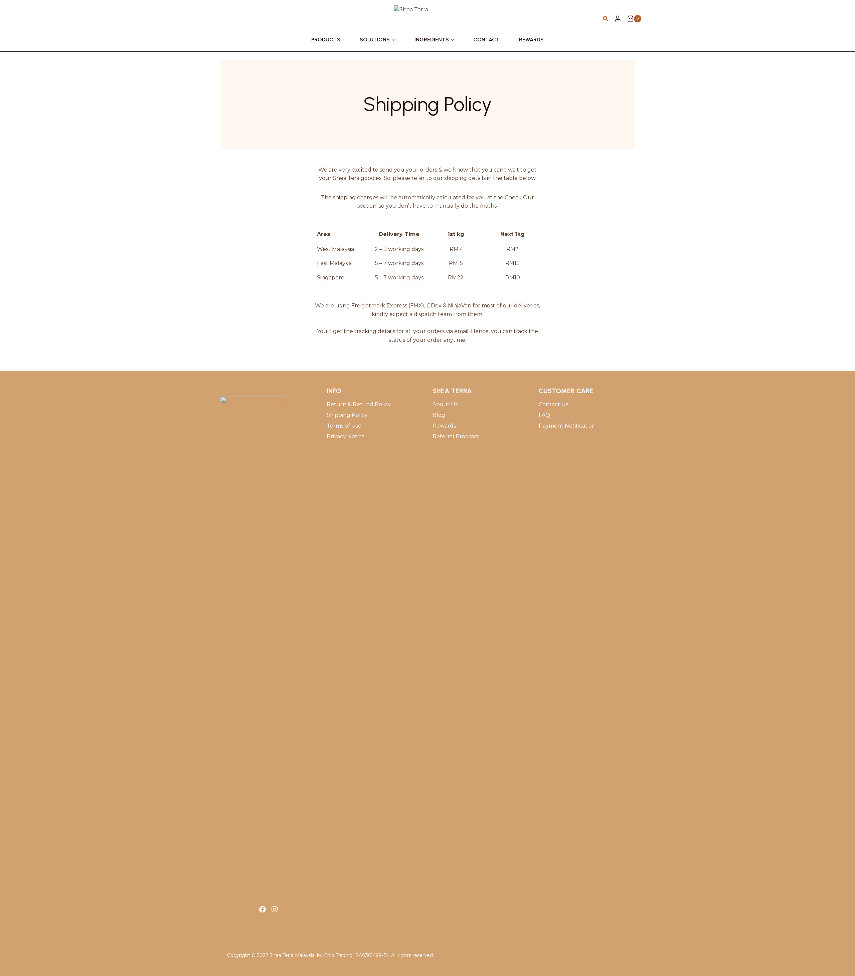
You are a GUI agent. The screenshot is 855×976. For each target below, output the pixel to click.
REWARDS (531, 39)
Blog (439, 415)
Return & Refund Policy (359, 404)
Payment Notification (567, 426)
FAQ (544, 415)
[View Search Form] (605, 18)
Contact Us (553, 404)
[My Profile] (617, 18)
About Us (445, 404)
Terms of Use (344, 426)
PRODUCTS (325, 39)
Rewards (444, 426)
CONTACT (486, 39)
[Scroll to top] (841, 955)
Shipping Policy (347, 415)
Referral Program (456, 436)
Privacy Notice (346, 436)
